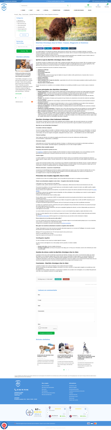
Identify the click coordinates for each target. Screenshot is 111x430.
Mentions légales (73, 387)
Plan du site (71, 398)
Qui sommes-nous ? (73, 396)
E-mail (39, 300)
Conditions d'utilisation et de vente (76, 391)
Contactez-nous (73, 385)
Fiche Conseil (94, 284)
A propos (71, 392)
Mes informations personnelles (48, 392)
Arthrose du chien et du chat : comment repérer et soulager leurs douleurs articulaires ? (23, 75)
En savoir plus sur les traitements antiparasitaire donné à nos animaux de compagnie (86, 357)
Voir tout (24, 35)
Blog (89, 10)
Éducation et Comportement (23, 69)
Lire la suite (18, 93)
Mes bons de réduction (47, 394)
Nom (39, 294)
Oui (58, 279)
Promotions (56, 10)
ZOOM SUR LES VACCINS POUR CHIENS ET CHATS (45, 356)
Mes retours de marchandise (48, 387)
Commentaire (41, 311)
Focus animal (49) (22, 25)
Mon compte (45, 383)
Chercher (23, 51)
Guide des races (79, 10)
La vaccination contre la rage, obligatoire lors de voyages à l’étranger (65, 356)
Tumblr (72, 48)
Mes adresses (45, 391)
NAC (38, 10)
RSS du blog (19, 102)
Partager (40, 48)
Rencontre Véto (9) (22, 23)
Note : (39, 324)
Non (67, 279)
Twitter (48, 48)
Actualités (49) (21, 27)
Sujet (39, 305)
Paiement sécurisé (73, 394)
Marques (67, 10)
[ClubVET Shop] (28, 385)
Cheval (46, 10)
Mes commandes (45, 385)
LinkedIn (64, 48)
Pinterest (56, 48)
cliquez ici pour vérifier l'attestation (47, 423)
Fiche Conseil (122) (22, 30)
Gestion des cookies (73, 400)
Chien (23, 10)
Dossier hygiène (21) (22, 29)
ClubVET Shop (52, 428)
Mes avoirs (44, 389)
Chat (31, 10)
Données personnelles (74, 389)
